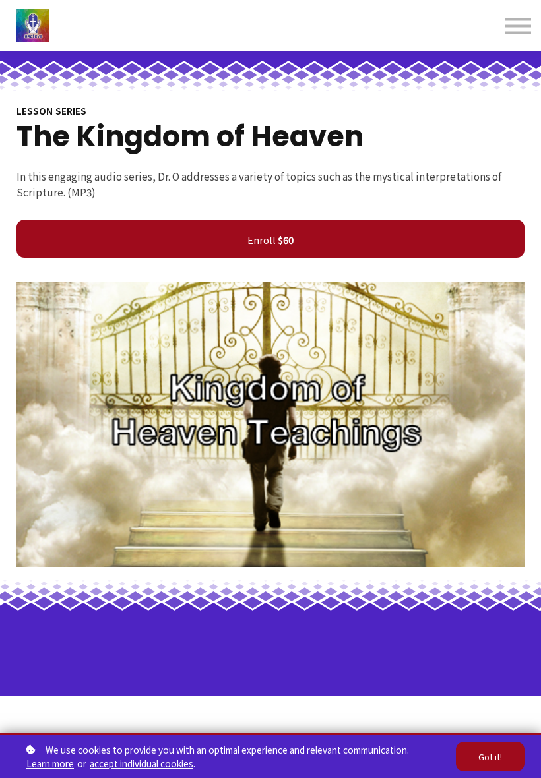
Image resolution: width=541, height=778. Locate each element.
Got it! (490, 756)
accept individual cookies (141, 763)
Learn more (50, 763)
